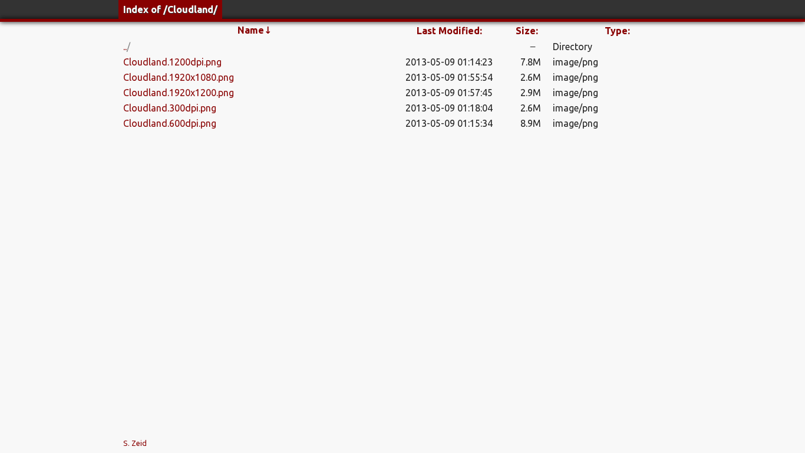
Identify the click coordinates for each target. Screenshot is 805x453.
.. (125, 46)
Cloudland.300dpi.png (169, 108)
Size (527, 30)
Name (254, 30)
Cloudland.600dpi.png (169, 123)
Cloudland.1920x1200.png (178, 92)
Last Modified (449, 30)
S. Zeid (135, 443)
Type (617, 30)
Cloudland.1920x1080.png (178, 77)
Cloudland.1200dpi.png (172, 62)
